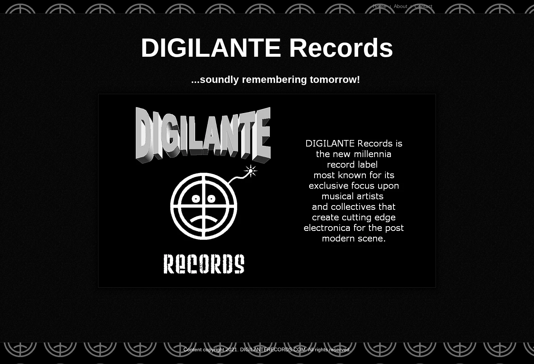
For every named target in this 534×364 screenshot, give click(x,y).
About (400, 6)
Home (380, 6)
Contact (423, 6)
